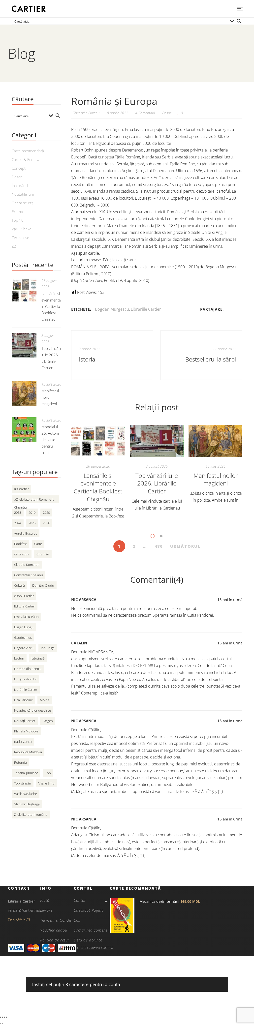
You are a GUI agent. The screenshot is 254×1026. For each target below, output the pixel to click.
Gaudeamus (23, 637)
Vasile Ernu (46, 783)
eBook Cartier (24, 596)
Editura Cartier (24, 606)
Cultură (19, 585)
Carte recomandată (28, 150)
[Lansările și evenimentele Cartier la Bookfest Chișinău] (98, 441)
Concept (19, 168)
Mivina (44, 700)
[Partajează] (4, 1017)
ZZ (14, 246)
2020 (46, 512)
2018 (17, 512)
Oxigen (48, 721)
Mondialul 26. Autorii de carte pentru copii (50, 439)
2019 (32, 512)
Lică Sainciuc (23, 700)
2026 (46, 523)
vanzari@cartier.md (24, 910)
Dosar (166, 113)
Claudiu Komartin (26, 564)
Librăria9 (38, 658)
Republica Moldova (28, 752)
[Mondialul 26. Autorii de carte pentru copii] (24, 429)
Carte (38, 544)
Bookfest (20, 544)
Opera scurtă (22, 202)
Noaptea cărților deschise (32, 710)
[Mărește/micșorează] (0, 1017)
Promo (17, 211)
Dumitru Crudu (43, 585)
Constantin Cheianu (28, 575)
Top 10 (18, 220)
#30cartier (21, 489)
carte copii (21, 554)
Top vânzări (22, 783)
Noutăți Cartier (24, 721)
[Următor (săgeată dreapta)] (2, 1023)
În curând (20, 185)
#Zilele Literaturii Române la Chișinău (34, 500)
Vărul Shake (21, 228)
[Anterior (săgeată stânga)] (0, 1023)
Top (48, 773)
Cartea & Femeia (25, 159)
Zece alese (20, 237)
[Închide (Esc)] (6, 1017)
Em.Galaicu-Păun (26, 616)
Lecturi (19, 658)
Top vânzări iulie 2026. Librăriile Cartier (156, 483)
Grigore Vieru (23, 648)
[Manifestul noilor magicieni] (215, 441)
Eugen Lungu (23, 627)
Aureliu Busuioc (25, 533)
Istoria (87, 359)
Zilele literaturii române (30, 814)
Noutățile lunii (23, 194)
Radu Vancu (23, 741)
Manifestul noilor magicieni (215, 479)
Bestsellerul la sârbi (210, 359)
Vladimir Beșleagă (27, 804)
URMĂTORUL (185, 546)
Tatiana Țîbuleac (26, 773)
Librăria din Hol (25, 679)
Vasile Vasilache (25, 793)
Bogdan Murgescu (112, 309)
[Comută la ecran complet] (2, 1017)
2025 (32, 523)
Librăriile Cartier (146, 309)
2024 (17, 523)
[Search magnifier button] (238, 21)
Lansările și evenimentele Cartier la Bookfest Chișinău (98, 487)
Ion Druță (48, 648)
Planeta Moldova (26, 731)
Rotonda (20, 762)
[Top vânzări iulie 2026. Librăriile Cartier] (157, 441)
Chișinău (42, 554)
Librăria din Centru (27, 668)
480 (159, 546)
